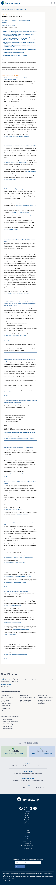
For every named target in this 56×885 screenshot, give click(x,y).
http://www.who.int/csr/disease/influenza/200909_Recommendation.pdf (20, 432)
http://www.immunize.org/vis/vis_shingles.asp (13, 500)
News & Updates (9, 9)
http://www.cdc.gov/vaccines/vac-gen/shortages (14, 472)
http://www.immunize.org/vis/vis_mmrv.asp (13, 509)
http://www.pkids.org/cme (10, 634)
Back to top (6, 232)
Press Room (28, 817)
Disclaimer (6, 684)
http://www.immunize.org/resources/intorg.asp (19, 212)
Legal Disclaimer (28, 822)
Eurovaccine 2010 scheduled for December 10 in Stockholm (15, 55)
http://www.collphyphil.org (9, 391)
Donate (28, 832)
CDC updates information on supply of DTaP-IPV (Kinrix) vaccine (16, 47)
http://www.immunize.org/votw (10, 179)
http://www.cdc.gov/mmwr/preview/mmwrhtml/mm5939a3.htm (17, 136)
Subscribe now (20, 866)
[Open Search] (51, 3)
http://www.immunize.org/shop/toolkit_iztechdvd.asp (15, 335)
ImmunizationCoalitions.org (42, 752)
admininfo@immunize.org (9, 340)
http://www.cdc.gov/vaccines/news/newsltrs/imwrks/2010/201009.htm (18, 557)
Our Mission (28, 813)
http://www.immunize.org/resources (11, 229)
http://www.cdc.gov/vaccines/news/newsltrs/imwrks (14, 562)
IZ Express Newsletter (8, 719)
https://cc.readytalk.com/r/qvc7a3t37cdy (12, 605)
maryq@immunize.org (31, 215)
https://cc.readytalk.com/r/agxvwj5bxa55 (21, 629)
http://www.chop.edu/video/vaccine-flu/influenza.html (15, 162)
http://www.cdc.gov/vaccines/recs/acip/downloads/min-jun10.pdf (17, 576)
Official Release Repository (10, 724)
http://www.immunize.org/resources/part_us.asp (26, 205)
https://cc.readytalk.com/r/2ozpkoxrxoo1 (12, 622)
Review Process (28, 819)
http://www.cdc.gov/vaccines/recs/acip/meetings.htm (15, 582)
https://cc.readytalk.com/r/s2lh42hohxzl (12, 614)
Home (2, 9)
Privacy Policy (28, 824)
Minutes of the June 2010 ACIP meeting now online (14, 52)
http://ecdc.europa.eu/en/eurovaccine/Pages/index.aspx (15, 654)
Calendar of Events (7, 726)
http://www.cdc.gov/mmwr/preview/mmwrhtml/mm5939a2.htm (17, 293)
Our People (28, 815)
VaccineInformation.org (14, 752)
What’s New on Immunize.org (10, 721)
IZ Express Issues (18, 9)
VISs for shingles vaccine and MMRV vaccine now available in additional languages (20, 49)
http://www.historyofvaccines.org (10, 387)
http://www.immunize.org (31, 171)
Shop (28, 830)
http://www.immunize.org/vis (22, 514)
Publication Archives (8, 728)
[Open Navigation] (54, 3)
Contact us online (28, 838)
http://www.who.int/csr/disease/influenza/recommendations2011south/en (19, 438)
